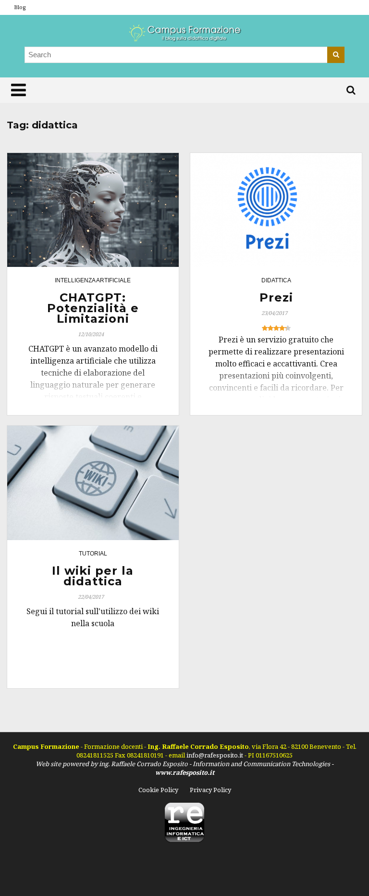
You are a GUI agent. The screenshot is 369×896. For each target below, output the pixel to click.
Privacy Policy (210, 789)
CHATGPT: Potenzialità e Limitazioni (93, 308)
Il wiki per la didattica (93, 576)
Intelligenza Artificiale (93, 280)
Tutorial (93, 553)
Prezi (276, 297)
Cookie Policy (158, 789)
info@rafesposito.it (215, 755)
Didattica (276, 280)
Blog (19, 7)
